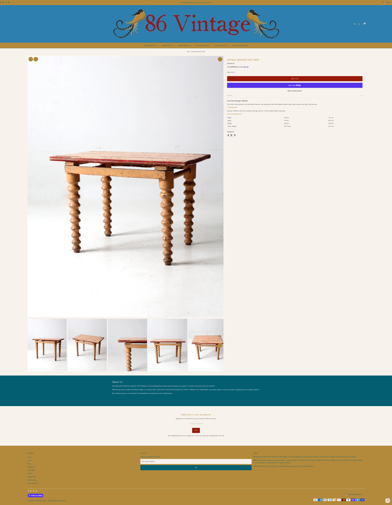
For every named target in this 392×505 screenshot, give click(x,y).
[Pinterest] (6, 2)
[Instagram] (3, 2)
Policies (29, 473)
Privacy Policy (32, 480)
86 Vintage (43, 501)
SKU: (229, 72)
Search (29, 457)
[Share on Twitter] (231, 136)
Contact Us (31, 467)
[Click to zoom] (220, 59)
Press (29, 463)
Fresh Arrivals (150, 45)
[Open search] (355, 24)
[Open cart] (363, 24)
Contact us (230, 131)
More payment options (295, 90)
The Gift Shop (220, 45)
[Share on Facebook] (228, 136)
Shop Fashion (183, 45)
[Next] (35, 59)
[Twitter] (9, 2)
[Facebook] (1, 2)
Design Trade (31, 477)
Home (188, 51)
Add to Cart (294, 78)
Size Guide (30, 470)
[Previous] (30, 59)
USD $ (387, 2)
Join (196, 430)
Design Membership (240, 45)
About (29, 460)
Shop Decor (167, 45)
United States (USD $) (355, 494)
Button (116, 398)
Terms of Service (32, 483)
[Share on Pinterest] (235, 136)
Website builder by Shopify (56, 501)
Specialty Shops (202, 45)
